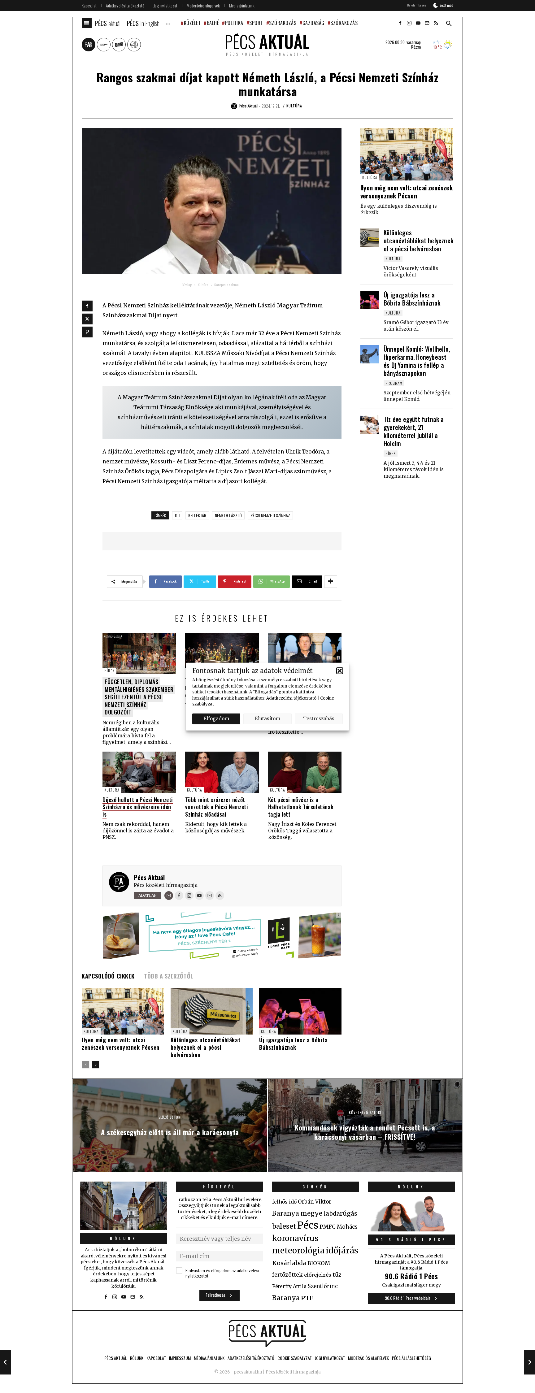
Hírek (109, 670)
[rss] (436, 23)
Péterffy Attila (289, 1286)
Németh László (228, 515)
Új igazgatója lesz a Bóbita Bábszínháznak (293, 1043)
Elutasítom (267, 719)
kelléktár (197, 515)
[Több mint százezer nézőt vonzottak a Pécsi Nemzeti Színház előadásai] (222, 772)
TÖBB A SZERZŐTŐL (168, 976)
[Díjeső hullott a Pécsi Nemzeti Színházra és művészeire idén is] (139, 772)
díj (177, 515)
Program (393, 383)
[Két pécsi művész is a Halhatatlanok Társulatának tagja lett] (304, 772)
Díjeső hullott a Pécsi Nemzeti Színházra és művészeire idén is (137, 807)
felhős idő (284, 1202)
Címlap (187, 285)
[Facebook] (87, 306)
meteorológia (298, 1251)
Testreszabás (318, 719)
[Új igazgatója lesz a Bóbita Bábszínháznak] (369, 300)
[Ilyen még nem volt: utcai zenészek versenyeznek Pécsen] (123, 1011)
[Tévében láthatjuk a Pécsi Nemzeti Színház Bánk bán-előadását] (222, 653)
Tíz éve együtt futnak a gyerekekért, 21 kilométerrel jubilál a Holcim (414, 431)
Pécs (307, 1225)
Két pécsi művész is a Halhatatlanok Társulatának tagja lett (301, 807)
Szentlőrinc (323, 1286)
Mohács (347, 1226)
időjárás (342, 1251)
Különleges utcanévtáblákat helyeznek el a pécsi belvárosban (206, 1047)
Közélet (192, 23)
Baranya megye (297, 1213)
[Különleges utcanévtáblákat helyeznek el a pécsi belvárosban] (369, 237)
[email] (427, 23)
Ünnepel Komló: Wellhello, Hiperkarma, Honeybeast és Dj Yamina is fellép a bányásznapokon (417, 361)
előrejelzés (317, 1275)
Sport (256, 23)
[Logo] (267, 1333)
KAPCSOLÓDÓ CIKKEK (108, 976)
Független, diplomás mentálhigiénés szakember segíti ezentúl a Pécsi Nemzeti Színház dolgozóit (139, 697)
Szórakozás (282, 23)
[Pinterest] (87, 332)
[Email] (168, 895)
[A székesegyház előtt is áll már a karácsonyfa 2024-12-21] (5, 1362)
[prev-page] (85, 1065)
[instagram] (409, 23)
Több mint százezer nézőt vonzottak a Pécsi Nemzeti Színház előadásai (216, 807)
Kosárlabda (289, 1263)
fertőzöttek (287, 1274)
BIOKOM (318, 1263)
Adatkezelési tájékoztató (291, 698)
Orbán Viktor (314, 1202)
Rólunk (123, 1238)
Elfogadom (216, 719)
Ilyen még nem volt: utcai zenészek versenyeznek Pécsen (120, 1043)
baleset (284, 1226)
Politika (234, 23)
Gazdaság (313, 23)
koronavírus (295, 1238)
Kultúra (294, 105)
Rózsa (416, 47)
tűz (337, 1274)
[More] (330, 581)
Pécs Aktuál (149, 877)
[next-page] (95, 1065)
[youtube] (418, 23)
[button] (340, 670)
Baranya (286, 1298)
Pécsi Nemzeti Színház (270, 515)
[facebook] (400, 23)
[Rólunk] (123, 1206)
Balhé (213, 23)
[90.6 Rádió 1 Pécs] (411, 1229)
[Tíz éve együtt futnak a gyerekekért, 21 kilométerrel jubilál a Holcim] (369, 424)
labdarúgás (340, 1213)
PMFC (328, 1226)
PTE (307, 1298)
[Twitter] (87, 319)
